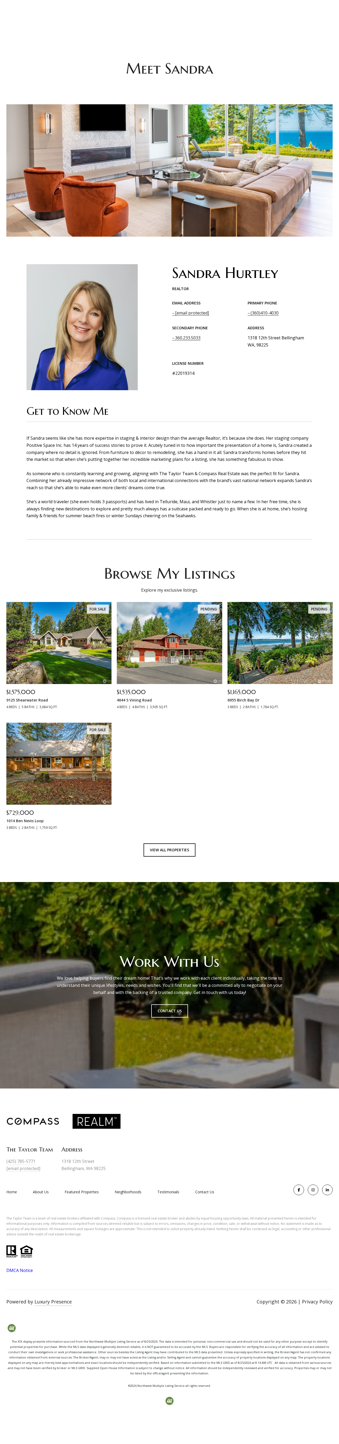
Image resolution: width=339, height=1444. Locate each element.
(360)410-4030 (265, 313)
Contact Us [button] (170, 1010)
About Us (41, 1191)
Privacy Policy (317, 1301)
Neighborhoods (128, 1191)
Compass (124, 1218)
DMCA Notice (19, 1270)
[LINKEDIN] (327, 1190)
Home (11, 1191)
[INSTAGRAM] (313, 1190)
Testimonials (168, 1191)
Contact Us (204, 1192)
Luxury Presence (53, 1301)
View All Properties (169, 849)
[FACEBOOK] (298, 1190)
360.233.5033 (187, 338)
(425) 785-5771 (20, 1161)
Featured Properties (82, 1191)
